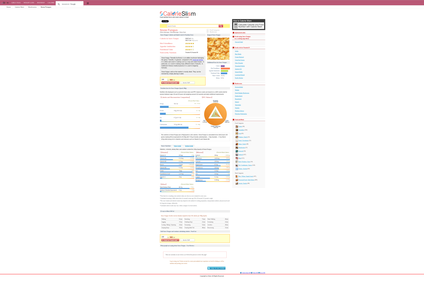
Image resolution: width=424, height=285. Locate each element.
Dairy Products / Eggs (244, 161)
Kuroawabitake (239, 87)
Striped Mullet (238, 72)
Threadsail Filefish (240, 66)
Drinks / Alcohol (242, 169)
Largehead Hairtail (240, 75)
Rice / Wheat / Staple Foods (245, 176)
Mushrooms (241, 147)
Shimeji (237, 102)
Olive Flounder (239, 63)
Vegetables (241, 130)
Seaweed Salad (239, 42)
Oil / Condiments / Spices (245, 165)
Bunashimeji (238, 99)
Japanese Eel (238, 69)
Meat (239, 158)
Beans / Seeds (242, 144)
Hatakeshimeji (238, 96)
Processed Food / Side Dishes (246, 180)
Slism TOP (255, 272)
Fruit (239, 133)
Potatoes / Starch (242, 137)
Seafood (240, 154)
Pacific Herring (239, 78)
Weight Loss (29, 3)
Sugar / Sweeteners (243, 140)
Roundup (41, 3)
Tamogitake (238, 105)
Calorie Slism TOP (246, 272)
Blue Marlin (238, 54)
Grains (240, 126)
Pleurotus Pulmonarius (241, 114)
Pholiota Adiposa (239, 111)
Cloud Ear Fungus (240, 60)
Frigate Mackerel (239, 57)
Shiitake (237, 90)
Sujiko (236, 51)
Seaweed (240, 151)
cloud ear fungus (198, 60)
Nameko (237, 108)
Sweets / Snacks (242, 183)
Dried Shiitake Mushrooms (242, 93)
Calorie (51, 3)
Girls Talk (16, 3)
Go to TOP (262, 272)
